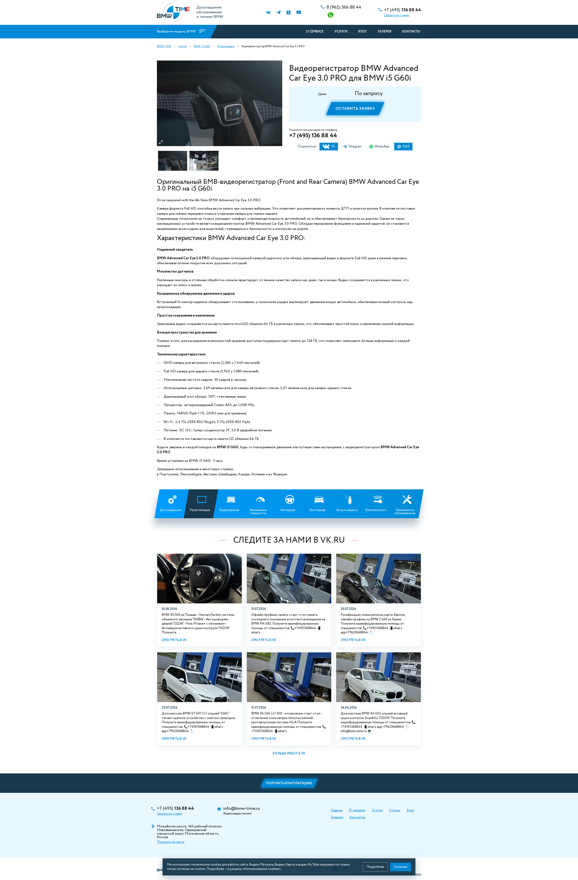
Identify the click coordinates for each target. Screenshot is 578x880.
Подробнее (375, 867)
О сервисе (315, 31)
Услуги (340, 31)
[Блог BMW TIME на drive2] (288, 12)
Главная (336, 810)
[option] (219, 103)
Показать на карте (170, 842)
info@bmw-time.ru (241, 808)
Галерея (384, 31)
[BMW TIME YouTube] (299, 12)
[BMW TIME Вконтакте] (268, 12)
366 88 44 (343, 7)
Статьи (394, 810)
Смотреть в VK (174, 640)
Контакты (411, 31)
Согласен (400, 867)
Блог (362, 31)
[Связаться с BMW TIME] (331, 15)
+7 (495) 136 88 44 (313, 135)
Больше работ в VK (289, 753)
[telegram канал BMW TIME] (278, 12)
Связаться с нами (396, 15)
